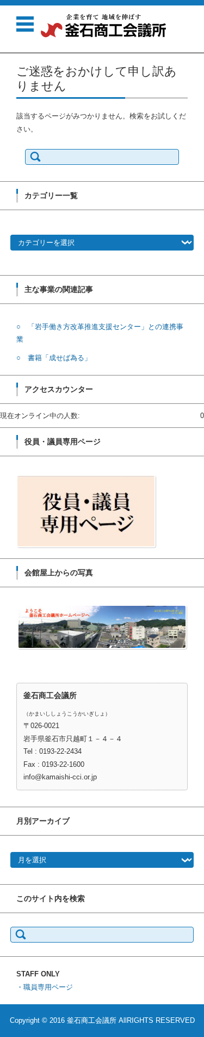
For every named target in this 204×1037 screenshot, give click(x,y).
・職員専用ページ (44, 987)
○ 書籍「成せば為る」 (53, 358)
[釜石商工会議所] (103, 26)
